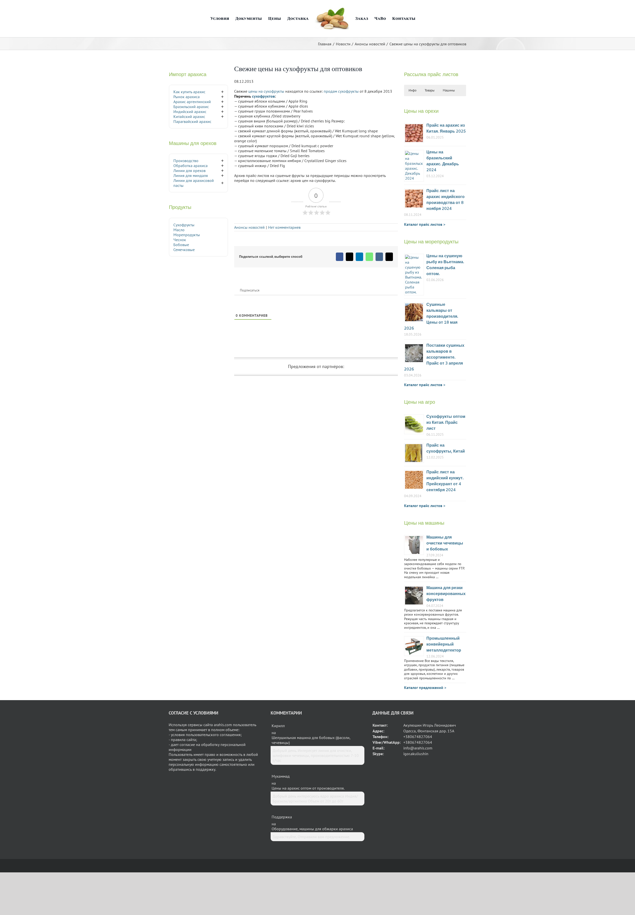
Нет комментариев (284, 227)
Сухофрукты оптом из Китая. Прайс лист (445, 422)
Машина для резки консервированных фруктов (446, 593)
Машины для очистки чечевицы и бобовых (444, 543)
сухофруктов (263, 96)
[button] (420, 18)
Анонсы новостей (249, 227)
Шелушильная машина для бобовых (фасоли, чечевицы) (311, 740)
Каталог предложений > (425, 687)
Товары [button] (430, 90)
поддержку (205, 769)
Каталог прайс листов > (424, 224)
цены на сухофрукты (266, 91)
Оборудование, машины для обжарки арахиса (312, 828)
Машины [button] (449, 90)
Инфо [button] (412, 90)
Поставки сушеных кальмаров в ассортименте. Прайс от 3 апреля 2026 (434, 357)
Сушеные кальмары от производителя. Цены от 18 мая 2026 (431, 316)
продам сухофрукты (341, 91)
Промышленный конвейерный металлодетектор (443, 644)
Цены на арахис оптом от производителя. (308, 788)
